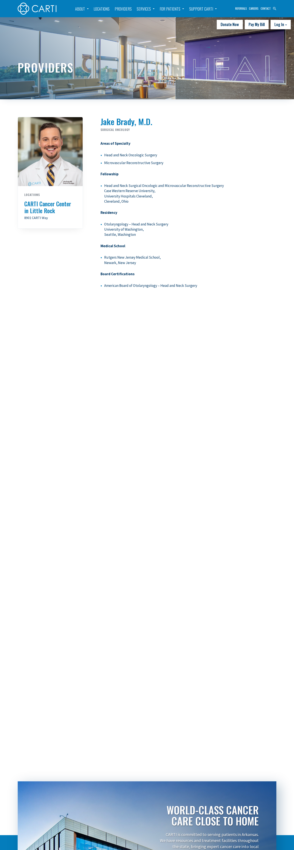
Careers (253, 8)
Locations (102, 9)
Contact (266, 8)
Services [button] (144, 9)
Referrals (241, 8)
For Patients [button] (170, 9)
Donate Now (230, 24)
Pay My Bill (257, 24)
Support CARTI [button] (201, 9)
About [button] (80, 9)
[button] (274, 8)
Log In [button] (279, 24)
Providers (123, 9)
